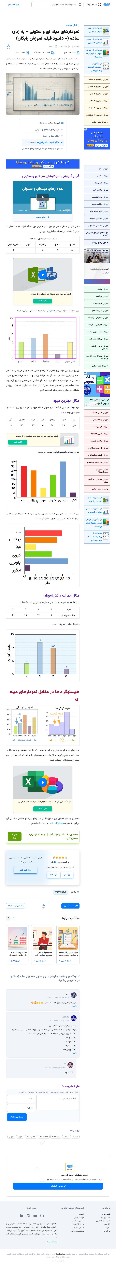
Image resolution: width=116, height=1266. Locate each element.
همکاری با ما (105, 1217)
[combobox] (56, 5)
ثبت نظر (23, 870)
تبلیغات (107, 1227)
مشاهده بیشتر (52, 1242)
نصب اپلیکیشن (57, 1186)
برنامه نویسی (79, 1217)
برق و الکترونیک (78, 1224)
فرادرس (107, 1224)
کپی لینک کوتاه (14, 905)
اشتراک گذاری (69, 905)
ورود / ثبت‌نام (13, 4)
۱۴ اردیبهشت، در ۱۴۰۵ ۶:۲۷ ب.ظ (58, 997)
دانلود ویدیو (41, 217)
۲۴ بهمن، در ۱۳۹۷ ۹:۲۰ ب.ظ (59, 1020)
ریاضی (69, 25)
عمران (81, 1214)
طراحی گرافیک (78, 1227)
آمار (75, 25)
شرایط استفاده (59, 1254)
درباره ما (107, 1231)
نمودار (50, 311)
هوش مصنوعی (78, 1221)
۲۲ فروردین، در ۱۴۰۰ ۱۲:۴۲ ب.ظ (55, 1067)
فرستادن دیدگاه (16, 1117)
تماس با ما (106, 1214)
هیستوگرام (59, 823)
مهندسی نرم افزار (77, 1231)
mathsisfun (60, 892)
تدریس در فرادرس (103, 1221)
